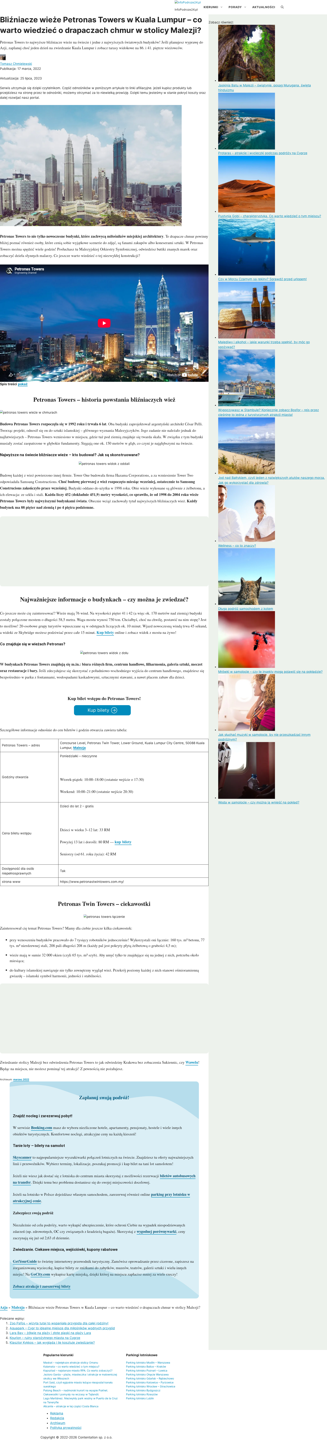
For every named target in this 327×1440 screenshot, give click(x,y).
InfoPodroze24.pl (186, 9)
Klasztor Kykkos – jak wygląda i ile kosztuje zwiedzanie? (52, 1342)
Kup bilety (105, 632)
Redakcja (57, 1418)
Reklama (56, 1413)
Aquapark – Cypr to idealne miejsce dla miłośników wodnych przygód (62, 1328)
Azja (4, 1307)
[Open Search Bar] (282, 7)
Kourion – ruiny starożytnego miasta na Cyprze (45, 1338)
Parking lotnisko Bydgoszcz (143, 1390)
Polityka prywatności (65, 1428)
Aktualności (263, 7)
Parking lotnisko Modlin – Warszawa (148, 1362)
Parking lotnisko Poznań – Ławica (146, 1370)
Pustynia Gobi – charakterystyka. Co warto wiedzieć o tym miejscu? (269, 216)
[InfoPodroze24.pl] (188, 2)
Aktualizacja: (21, 78)
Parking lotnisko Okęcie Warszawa (147, 1374)
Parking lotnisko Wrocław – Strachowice (150, 1386)
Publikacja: (20, 69)
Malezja (79, 748)
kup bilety (123, 842)
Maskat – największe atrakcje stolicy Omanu (70, 1362)
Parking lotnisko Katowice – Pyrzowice (150, 1382)
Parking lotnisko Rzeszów (142, 1394)
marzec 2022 (21, 1079)
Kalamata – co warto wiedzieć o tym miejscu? (71, 1366)
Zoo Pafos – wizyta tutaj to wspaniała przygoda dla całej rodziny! (59, 1323)
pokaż (23, 384)
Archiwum (57, 1423)
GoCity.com (40, 1274)
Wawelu (191, 1062)
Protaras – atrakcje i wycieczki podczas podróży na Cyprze (262, 153)
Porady (235, 7)
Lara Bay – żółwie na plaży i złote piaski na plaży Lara (50, 1333)
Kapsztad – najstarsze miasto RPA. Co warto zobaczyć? (77, 1370)
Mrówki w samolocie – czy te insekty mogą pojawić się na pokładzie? (270, 672)
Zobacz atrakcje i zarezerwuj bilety (42, 1286)
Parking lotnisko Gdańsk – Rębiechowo (150, 1378)
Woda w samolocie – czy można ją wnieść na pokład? (258, 802)
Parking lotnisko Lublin (140, 1398)
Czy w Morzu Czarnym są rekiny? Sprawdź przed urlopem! (262, 279)
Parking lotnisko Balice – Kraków (146, 1366)
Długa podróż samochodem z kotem (245, 609)
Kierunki (211, 7)
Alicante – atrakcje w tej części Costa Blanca (70, 1406)
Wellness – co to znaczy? (237, 546)
